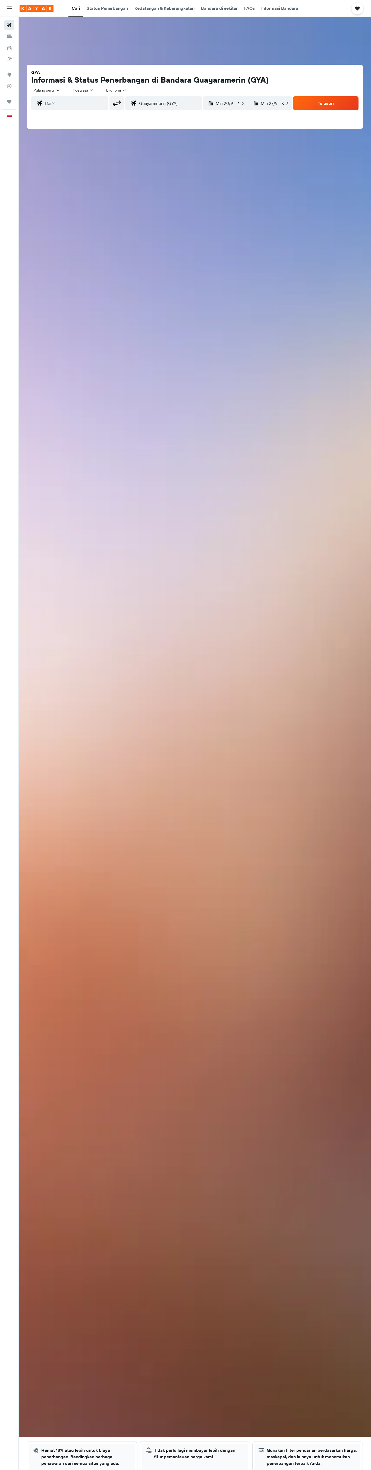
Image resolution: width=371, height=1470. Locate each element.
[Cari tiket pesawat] (9, 25)
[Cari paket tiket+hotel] (9, 59)
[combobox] (47, 90)
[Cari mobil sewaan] (9, 47)
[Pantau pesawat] (9, 86)
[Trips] (9, 101)
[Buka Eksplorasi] (9, 74)
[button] (9, 8)
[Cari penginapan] (9, 36)
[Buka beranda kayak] (37, 8)
